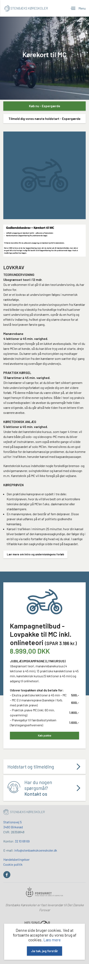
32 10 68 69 (22, 841)
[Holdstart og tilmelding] (44, 766)
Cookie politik (13, 864)
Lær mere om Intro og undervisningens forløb (35, 554)
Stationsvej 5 (12, 822)
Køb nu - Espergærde (44, 106)
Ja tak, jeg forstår (44, 951)
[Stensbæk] (24, 812)
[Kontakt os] (44, 788)
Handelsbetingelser (16, 859)
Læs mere (52, 939)
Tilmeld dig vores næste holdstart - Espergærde (44, 118)
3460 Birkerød (13, 827)
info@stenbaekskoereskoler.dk (35, 850)
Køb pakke (44, 735)
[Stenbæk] (26, 8)
